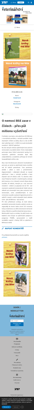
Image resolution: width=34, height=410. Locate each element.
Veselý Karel (17, 98)
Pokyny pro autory (17, 365)
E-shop (17, 350)
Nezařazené (17, 104)
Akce (17, 355)
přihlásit (4, 237)
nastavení (4, 404)
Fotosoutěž (17, 352)
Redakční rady (17, 368)
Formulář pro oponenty (17, 371)
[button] (17, 324)
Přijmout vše (6, 407)
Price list (17, 383)
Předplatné (17, 344)
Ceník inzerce (17, 380)
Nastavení (16, 407)
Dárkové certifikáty (17, 347)
